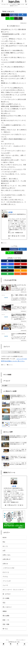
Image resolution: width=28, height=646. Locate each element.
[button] (18, 18)
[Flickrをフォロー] (20, 236)
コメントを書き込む (14, 352)
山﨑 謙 (10, 212)
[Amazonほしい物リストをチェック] (22, 236)
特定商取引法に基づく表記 (14, 641)
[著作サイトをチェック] (9, 236)
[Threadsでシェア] (11, 459)
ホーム (7, 639)
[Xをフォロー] (11, 236)
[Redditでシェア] (17, 459)
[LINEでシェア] (5, 462)
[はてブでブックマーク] (23, 459)
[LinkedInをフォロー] (16, 236)
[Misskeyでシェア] (23, 455)
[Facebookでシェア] (5, 459)
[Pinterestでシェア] (11, 462)
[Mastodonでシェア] (11, 455)
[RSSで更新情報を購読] (9, 238)
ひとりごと (4, 242)
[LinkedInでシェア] (17, 462)
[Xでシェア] (5, 455)
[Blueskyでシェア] (17, 455)
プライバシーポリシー (20, 639)
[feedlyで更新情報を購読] (24, 236)
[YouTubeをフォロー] (14, 236)
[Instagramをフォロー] (13, 236)
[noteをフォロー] (18, 236)
